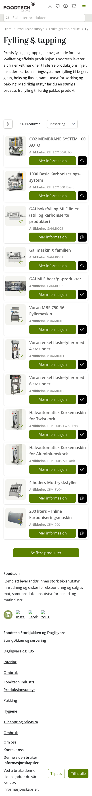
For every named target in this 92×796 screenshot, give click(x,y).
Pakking (10, 700)
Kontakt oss (14, 749)
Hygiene (10, 711)
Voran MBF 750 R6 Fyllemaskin (46, 310)
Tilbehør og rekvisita (21, 722)
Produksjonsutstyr (19, 689)
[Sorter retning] (83, 124)
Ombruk (11, 672)
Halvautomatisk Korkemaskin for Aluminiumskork (57, 450)
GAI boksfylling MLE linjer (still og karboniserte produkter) (54, 215)
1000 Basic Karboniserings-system (55, 177)
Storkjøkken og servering (25, 640)
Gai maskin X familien (50, 250)
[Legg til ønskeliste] (21, 151)
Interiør (10, 661)
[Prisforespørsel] (82, 160)
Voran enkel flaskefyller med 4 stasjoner (56, 345)
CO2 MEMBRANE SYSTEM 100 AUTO (57, 142)
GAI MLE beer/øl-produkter (55, 278)
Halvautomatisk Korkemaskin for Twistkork (57, 415)
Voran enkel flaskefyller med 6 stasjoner (56, 380)
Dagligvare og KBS (19, 651)
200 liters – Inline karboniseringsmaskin (50, 514)
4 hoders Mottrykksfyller (53, 482)
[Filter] (8, 124)
